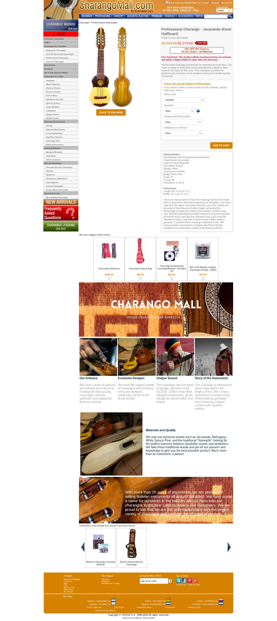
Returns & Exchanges (72, 579)
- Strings (49, 126)
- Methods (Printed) (53, 152)
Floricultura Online (144, 607)
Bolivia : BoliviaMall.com (155, 601)
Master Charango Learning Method (100, 563)
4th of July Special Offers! (56, 73)
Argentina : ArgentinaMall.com (99, 601)
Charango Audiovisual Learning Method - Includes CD (171, 269)
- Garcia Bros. (51, 96)
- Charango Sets (52, 141)
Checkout (215, 3)
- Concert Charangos (54, 62)
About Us (105, 579)
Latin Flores (119, 607)
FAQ (65, 585)
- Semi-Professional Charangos (59, 54)
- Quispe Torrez (52, 114)
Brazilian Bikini (194, 607)
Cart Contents (203, 3)
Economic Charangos (54, 39)
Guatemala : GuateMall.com (100, 604)
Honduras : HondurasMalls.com (154, 604)
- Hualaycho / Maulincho (56, 179)
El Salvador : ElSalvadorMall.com (205, 604)
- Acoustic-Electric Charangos (59, 167)
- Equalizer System (53, 137)
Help (65, 583)
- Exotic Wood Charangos (56, 190)
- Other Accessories (54, 145)
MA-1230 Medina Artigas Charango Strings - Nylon (203, 268)
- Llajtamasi (50, 111)
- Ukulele (49, 171)
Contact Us (68, 581)
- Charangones (51, 182)
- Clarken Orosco (53, 88)
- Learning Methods (54, 133)
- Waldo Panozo (52, 118)
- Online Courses (52, 160)
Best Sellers (49, 65)
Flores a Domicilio (94, 607)
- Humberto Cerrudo (54, 99)
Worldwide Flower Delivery (105, 610)
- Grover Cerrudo (52, 92)
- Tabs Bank (50, 156)
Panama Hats (170, 607)
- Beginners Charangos (55, 50)
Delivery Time (69, 587)
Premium (48, 69)
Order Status (68, 590)
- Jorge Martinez (52, 107)
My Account (226, 3)
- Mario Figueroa (52, 84)
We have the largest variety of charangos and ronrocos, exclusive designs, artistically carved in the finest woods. (136, 391)
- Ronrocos (50, 175)
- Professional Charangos (56, 58)
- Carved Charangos (54, 186)
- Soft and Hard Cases (55, 129)
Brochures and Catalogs (110, 583)
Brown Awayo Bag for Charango (131, 563)
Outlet (47, 43)
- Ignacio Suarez (52, 103)
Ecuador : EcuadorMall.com (208, 601)
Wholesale (105, 581)
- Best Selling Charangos (56, 197)
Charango (83, 22)
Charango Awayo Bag (140, 268)
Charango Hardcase (109, 268)
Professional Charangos (105, 22)
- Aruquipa (49, 80)
